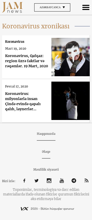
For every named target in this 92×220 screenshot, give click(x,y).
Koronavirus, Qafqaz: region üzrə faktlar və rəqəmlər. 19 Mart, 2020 (26, 60)
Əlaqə (46, 151)
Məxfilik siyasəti (46, 169)
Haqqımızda (46, 134)
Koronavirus (14, 41)
